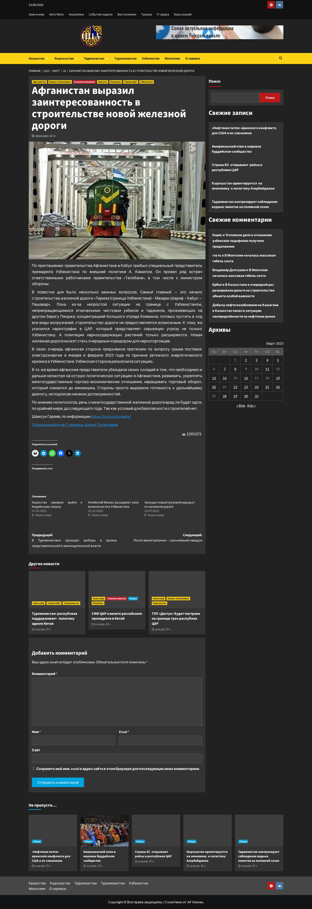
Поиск (215, 81)
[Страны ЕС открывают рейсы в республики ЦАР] (156, 830)
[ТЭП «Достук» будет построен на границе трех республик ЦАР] (177, 589)
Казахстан (36, 58)
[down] (46, 59)
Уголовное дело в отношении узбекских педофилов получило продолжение (242, 240)
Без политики (126, 14)
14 (224, 378)
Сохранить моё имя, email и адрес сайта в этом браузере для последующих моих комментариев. (118, 769)
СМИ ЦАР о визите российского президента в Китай (117, 616)
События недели (100, 14)
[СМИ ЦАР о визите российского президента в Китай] (117, 589)
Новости (102, 82)
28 (224, 396)
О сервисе (192, 58)
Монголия (172, 58)
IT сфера (163, 14)
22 (235, 387)
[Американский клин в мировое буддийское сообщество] (104, 830)
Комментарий (44, 674)
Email (124, 732)
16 (246, 378)
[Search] (280, 58)
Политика (116, 82)
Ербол (217, 284)
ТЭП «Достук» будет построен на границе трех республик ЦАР (176, 618)
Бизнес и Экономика (60, 82)
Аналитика (76, 14)
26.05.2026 (40, 629)
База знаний (182, 14)
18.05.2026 (160, 629)
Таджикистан (94, 58)
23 (246, 387)
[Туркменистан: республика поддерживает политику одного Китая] (57, 589)
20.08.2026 (143, 861)
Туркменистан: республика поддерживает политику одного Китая (54, 618)
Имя (36, 732)
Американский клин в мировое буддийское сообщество (236, 148)
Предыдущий (74, 540)
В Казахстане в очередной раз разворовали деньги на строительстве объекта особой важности (243, 290)
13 (214, 378)
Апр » (251, 405)
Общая (133, 598)
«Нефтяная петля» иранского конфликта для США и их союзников (244, 130)
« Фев (240, 405)
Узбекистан (150, 58)
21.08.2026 (40, 866)
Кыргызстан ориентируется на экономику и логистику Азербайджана (243, 185)
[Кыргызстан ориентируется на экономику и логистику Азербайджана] (207, 830)
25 (267, 387)
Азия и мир (36, 14)
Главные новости (117, 598)
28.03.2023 (42, 136)
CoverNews (173, 902)
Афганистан (39, 82)
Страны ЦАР (130, 82)
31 (257, 396)
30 (246, 396)
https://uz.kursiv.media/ (111, 416)
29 (235, 396)
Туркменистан (125, 58)
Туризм (146, 14)
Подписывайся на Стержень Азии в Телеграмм (75, 424)
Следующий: (168, 538)
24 (257, 387)
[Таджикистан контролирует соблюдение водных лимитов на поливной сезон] (259, 830)
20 (214, 387)
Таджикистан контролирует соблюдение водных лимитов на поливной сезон (244, 204)
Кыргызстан (64, 58)
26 (278, 387)
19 (278, 378)
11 (267, 369)
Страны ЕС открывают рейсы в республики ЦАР (237, 167)
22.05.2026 (100, 624)
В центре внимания (84, 82)
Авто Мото (56, 14)
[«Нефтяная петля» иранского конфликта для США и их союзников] (53, 830)
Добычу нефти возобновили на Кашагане (245, 305)
